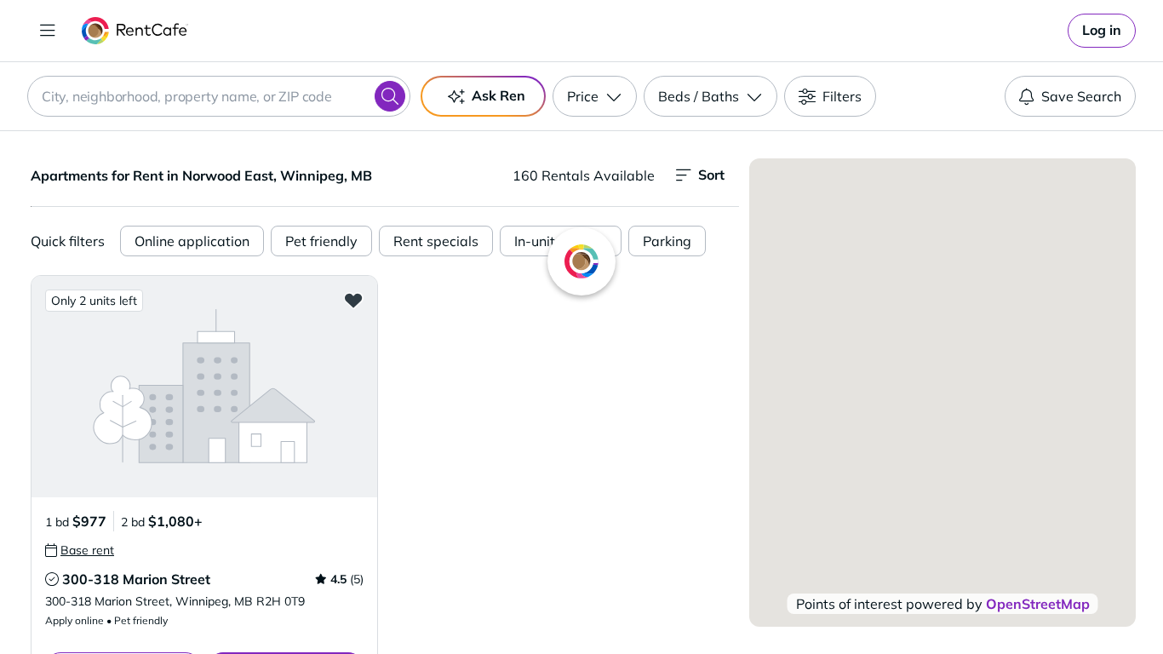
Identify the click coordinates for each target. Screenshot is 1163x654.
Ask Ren (498, 95)
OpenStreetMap (1038, 603)
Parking (667, 241)
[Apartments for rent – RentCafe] (135, 30)
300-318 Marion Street (136, 579)
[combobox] (218, 96)
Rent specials (435, 241)
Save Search (1081, 96)
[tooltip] (79, 550)
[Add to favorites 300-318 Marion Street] (353, 299)
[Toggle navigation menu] (47, 30)
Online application (192, 241)
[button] (204, 386)
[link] (1102, 31)
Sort (711, 174)
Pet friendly (321, 241)
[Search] (390, 96)
